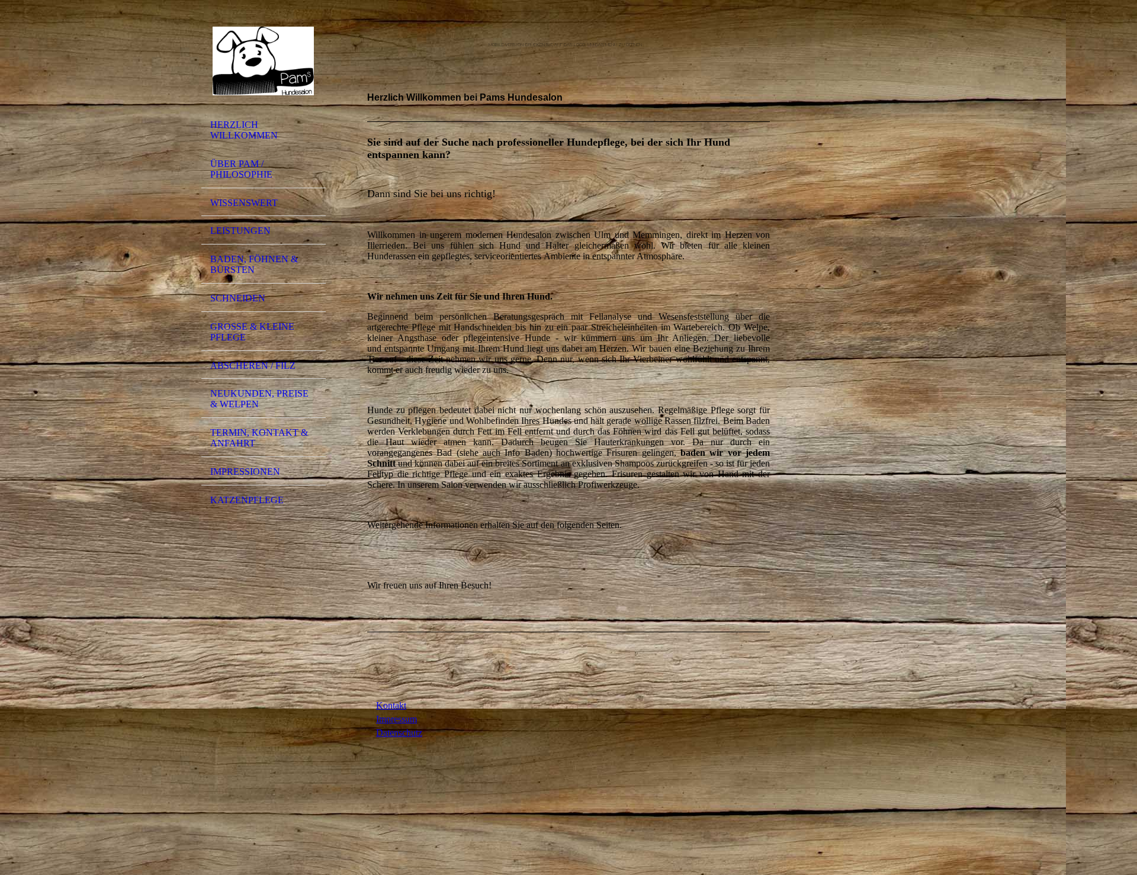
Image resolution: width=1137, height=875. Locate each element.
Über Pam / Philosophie (241, 169)
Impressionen (245, 472)
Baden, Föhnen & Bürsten (254, 264)
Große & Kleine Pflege (252, 331)
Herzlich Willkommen (244, 130)
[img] (263, 61)
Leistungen (240, 231)
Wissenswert (244, 203)
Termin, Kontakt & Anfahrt (259, 437)
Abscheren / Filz (253, 366)
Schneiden (237, 298)
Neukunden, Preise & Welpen (259, 398)
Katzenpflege (247, 500)
